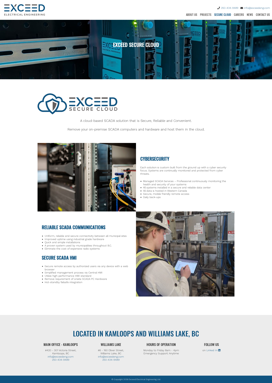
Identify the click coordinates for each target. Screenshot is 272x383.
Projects (205, 14)
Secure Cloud (222, 14)
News (250, 14)
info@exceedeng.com (257, 7)
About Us (191, 14)
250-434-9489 (229, 7)
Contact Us (263, 14)
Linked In (212, 350)
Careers (239, 14)
